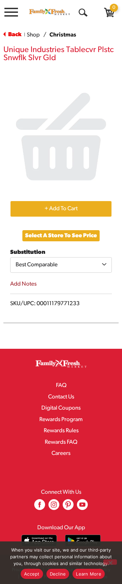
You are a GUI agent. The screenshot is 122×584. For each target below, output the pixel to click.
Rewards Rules (61, 431)
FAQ (61, 385)
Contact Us (61, 397)
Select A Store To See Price (61, 236)
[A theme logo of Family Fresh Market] (49, 11)
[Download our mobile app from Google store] (83, 540)
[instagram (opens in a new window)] (53, 507)
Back (14, 35)
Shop (33, 35)
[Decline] (110, 562)
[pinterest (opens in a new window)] (68, 507)
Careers (61, 453)
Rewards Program (61, 419)
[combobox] (61, 265)
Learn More (88, 574)
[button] (61, 208)
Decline (58, 574)
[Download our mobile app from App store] (39, 540)
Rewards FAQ (61, 442)
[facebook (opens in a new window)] (39, 507)
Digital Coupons (61, 408)
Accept (32, 574)
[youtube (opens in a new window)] (82, 507)
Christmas (62, 35)
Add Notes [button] (23, 284)
